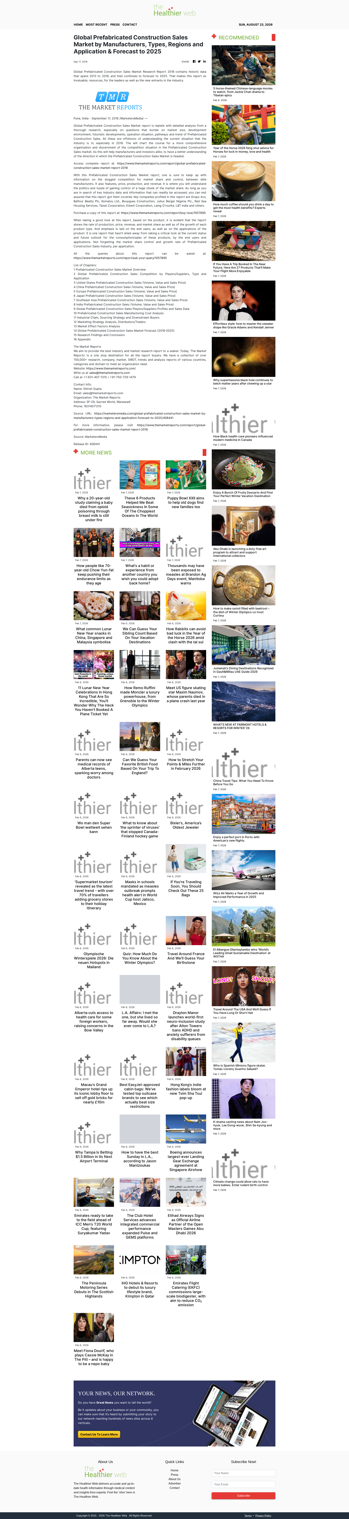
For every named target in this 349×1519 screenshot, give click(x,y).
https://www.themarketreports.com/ (111, 368)
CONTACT (130, 24)
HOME (78, 24)
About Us (174, 1479)
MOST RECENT (96, 24)
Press (174, 1474)
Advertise (175, 1483)
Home (174, 1470)
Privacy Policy (263, 1515)
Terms (248, 1515)
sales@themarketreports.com (109, 373)
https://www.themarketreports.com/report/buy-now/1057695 (163, 213)
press (115, 24)
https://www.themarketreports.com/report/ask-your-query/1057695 (120, 258)
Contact (175, 1487)
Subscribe (243, 1495)
